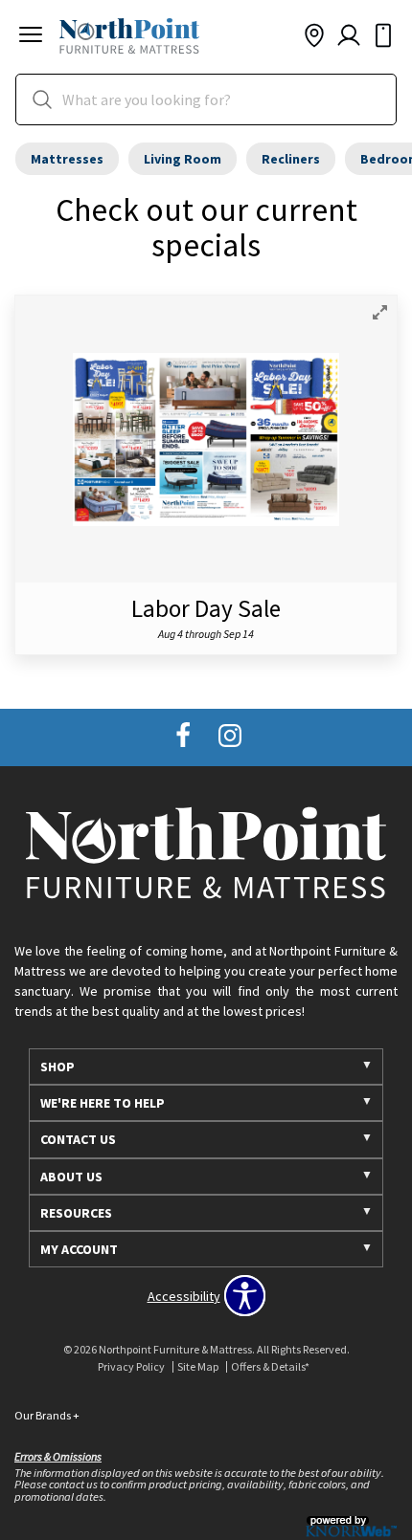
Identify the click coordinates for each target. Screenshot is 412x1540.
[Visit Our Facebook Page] (184, 736)
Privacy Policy (131, 1366)
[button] (30, 37)
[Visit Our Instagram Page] (230, 736)
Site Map (197, 1366)
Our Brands (47, 1415)
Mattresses (67, 158)
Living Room (182, 158)
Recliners (291, 158)
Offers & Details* (270, 1366)
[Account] (348, 36)
